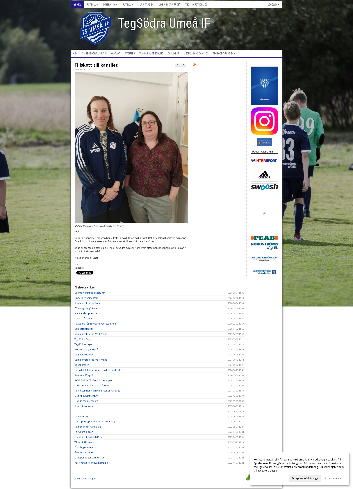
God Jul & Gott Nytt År (86, 395)
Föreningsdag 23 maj (85, 308)
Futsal (127, 4)
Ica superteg (81, 416)
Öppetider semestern (86, 298)
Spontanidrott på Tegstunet (89, 292)
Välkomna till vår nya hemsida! (91, 462)
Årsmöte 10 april (83, 375)
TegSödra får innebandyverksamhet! (95, 323)
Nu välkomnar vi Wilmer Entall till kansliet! (97, 390)
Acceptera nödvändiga (305, 478)
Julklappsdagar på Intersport (90, 457)
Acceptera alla (333, 478)
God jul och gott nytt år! (87, 349)
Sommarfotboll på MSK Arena (90, 334)
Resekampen (81, 364)
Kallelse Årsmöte (83, 318)
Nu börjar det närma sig (87, 426)
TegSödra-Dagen (83, 339)
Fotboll (91, 4)
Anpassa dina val (264, 477)
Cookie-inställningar (85, 478)
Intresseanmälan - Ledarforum (91, 385)
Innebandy (109, 4)
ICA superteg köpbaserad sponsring (94, 421)
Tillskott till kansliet (96, 65)
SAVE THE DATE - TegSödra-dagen (93, 380)
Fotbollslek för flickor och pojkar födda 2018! (99, 370)
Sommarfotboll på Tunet (87, 303)
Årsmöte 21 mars (83, 452)
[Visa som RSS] (194, 64)
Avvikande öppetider (86, 313)
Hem (78, 4)
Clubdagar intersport (86, 401)
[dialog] (299, 468)
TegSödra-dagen (83, 344)
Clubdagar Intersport (86, 447)
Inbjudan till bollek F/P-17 (88, 437)
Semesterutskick (83, 328)
